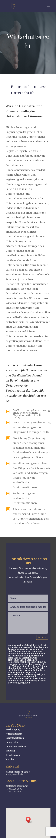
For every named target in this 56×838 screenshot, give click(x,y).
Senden (42, 637)
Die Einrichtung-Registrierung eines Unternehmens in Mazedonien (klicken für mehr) (31, 414)
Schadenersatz (13, 755)
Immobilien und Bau (16, 746)
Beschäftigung (13, 729)
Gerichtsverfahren (15, 738)
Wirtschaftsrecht (14, 734)
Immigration (12, 742)
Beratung (10, 751)
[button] (29, 819)
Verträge (10, 759)
